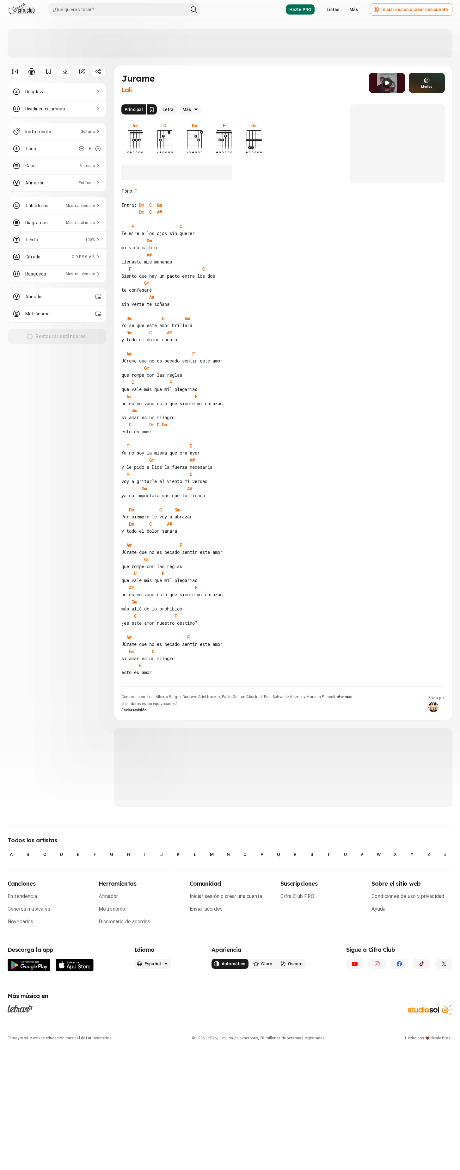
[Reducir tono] (82, 149)
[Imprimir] (31, 71)
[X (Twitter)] (443, 964)
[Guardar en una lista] (48, 71)
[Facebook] (399, 964)
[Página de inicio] (22, 9)
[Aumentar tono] (98, 149)
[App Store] (75, 965)
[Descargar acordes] (65, 71)
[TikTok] (421, 964)
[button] (387, 83)
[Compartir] (98, 71)
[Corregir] (82, 71)
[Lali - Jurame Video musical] (387, 83)
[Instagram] (376, 964)
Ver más (345, 697)
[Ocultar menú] (15, 71)
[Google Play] (29, 965)
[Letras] (20, 1008)
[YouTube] (354, 964)
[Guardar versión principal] (152, 109)
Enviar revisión (134, 710)
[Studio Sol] (430, 1010)
